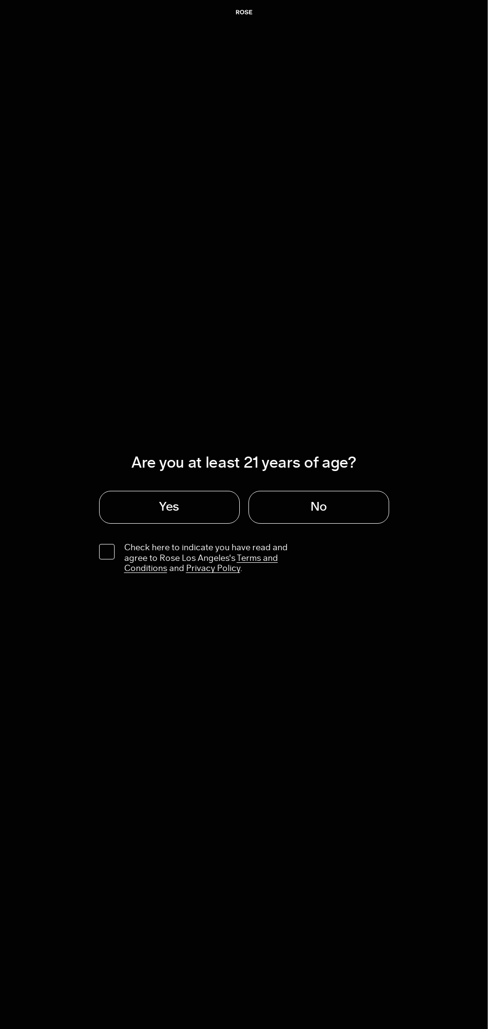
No (318, 506)
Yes (169, 506)
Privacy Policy (213, 568)
